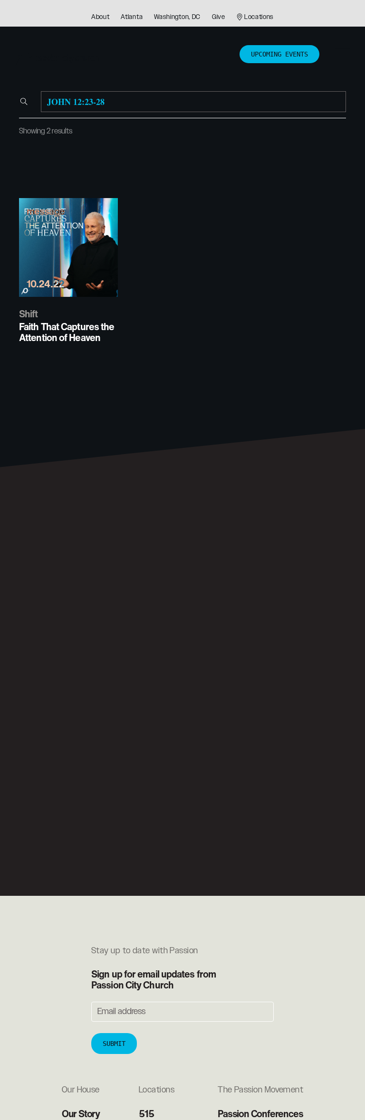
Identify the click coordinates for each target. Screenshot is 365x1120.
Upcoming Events (279, 54)
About (100, 17)
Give (218, 17)
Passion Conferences (260, 1114)
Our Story (81, 1114)
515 (146, 1114)
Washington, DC (177, 17)
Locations (259, 17)
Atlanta (132, 17)
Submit (114, 1043)
